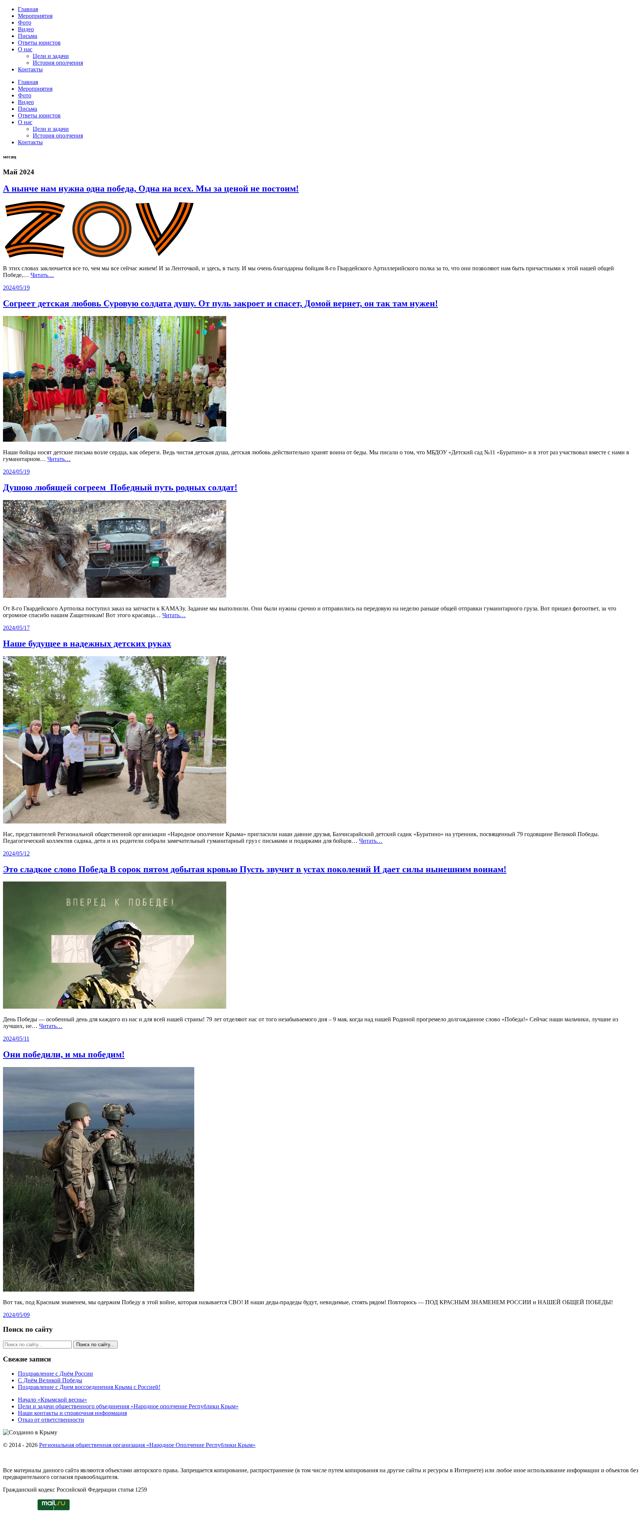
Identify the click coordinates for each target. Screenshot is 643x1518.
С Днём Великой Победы (50, 1380)
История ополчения (58, 62)
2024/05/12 (16, 853)
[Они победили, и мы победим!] (98, 1289)
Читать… (42, 275)
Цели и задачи (51, 56)
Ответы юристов (39, 42)
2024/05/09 (16, 1315)
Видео (26, 29)
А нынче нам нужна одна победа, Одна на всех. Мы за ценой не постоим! (151, 188)
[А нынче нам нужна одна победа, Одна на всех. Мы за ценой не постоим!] (98, 255)
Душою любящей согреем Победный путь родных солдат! (120, 487)
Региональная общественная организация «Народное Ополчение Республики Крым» (147, 1445)
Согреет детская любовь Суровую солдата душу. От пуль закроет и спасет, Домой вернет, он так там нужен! (220, 303)
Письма (27, 36)
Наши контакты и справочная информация (72, 1413)
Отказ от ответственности (51, 1420)
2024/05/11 (16, 1038)
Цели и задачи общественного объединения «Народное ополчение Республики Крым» (128, 1406)
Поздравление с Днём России (55, 1373)
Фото (24, 22)
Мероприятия (35, 16)
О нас (25, 49)
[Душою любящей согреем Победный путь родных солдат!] (114, 596)
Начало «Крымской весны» (52, 1399)
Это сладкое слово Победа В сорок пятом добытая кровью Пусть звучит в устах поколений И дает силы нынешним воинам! (254, 869)
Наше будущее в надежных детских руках (87, 643)
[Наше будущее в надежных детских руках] (114, 821)
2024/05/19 (16, 287)
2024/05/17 (16, 628)
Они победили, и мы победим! (64, 1054)
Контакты (30, 69)
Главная (28, 9)
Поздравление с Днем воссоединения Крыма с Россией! (89, 1387)
